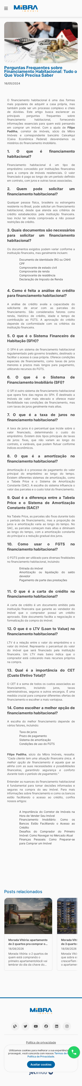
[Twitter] (25, 1026)
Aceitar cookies (41, 1064)
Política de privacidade (41, 1042)
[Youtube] (36, 1026)
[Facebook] (46, 1026)
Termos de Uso (63, 1053)
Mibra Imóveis (52, 754)
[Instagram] (67, 1026)
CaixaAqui (68, 135)
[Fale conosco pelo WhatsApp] (74, 1052)
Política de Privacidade (40, 1056)
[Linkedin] (56, 1026)
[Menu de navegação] (6, 8)
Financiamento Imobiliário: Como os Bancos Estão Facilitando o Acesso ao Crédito (47, 823)
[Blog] (15, 1026)
